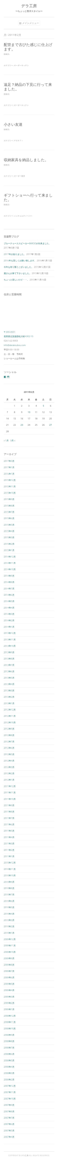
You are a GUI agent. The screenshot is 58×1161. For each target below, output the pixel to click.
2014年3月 (9, 614)
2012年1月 (9, 779)
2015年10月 (10, 492)
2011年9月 (9, 805)
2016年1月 (9, 473)
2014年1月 (9, 626)
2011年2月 (9, 850)
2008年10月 (10, 1028)
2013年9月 (9, 652)
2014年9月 (9, 575)
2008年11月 (10, 1022)
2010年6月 (9, 901)
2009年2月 (9, 1003)
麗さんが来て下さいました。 (17, 273)
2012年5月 (9, 754)
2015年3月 (9, 537)
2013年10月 (10, 645)
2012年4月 (9, 760)
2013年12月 (10, 633)
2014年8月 (9, 582)
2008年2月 (9, 1079)
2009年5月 (9, 983)
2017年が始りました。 (15, 254)
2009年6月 (9, 977)
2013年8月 (9, 658)
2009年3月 (9, 996)
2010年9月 (9, 881)
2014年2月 (9, 620)
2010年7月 (9, 894)
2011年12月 (10, 786)
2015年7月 (9, 512)
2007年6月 (9, 1124)
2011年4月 (9, 837)
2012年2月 (9, 773)
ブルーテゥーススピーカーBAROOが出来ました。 (27, 243)
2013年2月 (9, 696)
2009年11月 (10, 945)
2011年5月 (9, 830)
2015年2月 (9, 543)
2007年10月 (10, 1098)
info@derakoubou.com (15, 345)
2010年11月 (10, 869)
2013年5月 (9, 677)
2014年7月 (9, 588)
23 (22, 424)
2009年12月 (10, 939)
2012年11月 (10, 716)
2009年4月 (9, 990)
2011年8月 (9, 811)
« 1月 (6, 440)
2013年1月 (9, 703)
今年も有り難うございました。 (18, 267)
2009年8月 (9, 964)
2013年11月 (10, 639)
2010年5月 (9, 907)
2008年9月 (9, 1034)
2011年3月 (9, 843)
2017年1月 (9, 467)
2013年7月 (9, 665)
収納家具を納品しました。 (26, 159)
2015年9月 (9, 499)
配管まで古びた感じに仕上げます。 (28, 47)
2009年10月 (10, 952)
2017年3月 (9, 461)
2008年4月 (9, 1066)
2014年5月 (9, 601)
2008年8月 (9, 1041)
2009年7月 (9, 971)
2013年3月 (9, 690)
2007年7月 (9, 1117)
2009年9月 (9, 958)
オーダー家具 (19, 176)
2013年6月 (9, 671)
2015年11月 (10, 486)
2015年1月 (9, 550)
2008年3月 (9, 1073)
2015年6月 (9, 518)
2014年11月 (10, 563)
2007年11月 (10, 1092)
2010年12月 (10, 862)
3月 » (12, 440)
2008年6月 (9, 1054)
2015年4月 (9, 531)
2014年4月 (9, 607)
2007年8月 (9, 1111)
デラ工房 (29, 5)
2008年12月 (10, 1015)
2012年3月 (9, 767)
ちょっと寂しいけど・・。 (16, 279)
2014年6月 (9, 594)
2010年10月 (10, 875)
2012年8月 (9, 735)
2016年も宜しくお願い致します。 (20, 260)
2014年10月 (10, 569)
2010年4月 (9, 913)
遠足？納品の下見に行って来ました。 (28, 86)
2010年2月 (9, 926)
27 (50, 424)
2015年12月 (10, 480)
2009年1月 (9, 1009)
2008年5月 (9, 1060)
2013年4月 (9, 684)
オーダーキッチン (21, 65)
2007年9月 (9, 1105)
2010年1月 (9, 932)
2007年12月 (10, 1085)
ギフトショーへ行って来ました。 (28, 197)
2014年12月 (10, 556)
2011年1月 (9, 856)
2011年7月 (9, 818)
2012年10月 (10, 722)
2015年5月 (9, 524)
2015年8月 (9, 505)
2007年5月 (9, 1130)
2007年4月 (9, 1136)
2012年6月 (9, 747)
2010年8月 (9, 888)
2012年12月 (10, 709)
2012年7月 (9, 741)
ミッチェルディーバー (23, 216)
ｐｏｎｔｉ (18, 140)
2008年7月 (9, 1047)
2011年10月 (10, 799)
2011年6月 (9, 824)
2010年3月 (9, 920)
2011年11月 (10, 792)
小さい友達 (13, 124)
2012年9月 (9, 728)
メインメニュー (30, 23)
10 (29, 412)
